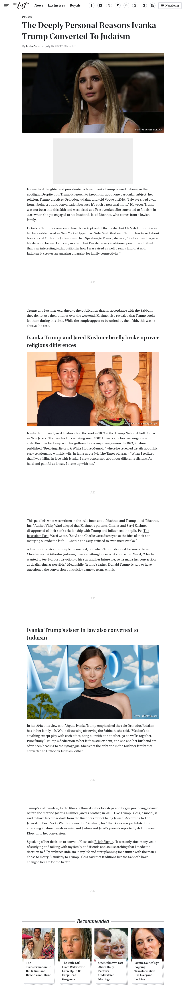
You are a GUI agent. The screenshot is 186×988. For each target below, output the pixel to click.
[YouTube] (100, 5)
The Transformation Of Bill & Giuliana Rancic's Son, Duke (38, 969)
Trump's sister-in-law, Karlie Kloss (52, 808)
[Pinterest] (126, 5)
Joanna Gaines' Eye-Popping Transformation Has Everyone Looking (147, 971)
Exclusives (56, 5)
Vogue (109, 199)
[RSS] (152, 5)
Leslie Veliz (33, 46)
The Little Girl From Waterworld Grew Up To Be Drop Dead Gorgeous (73, 971)
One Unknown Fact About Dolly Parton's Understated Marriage (110, 971)
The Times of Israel (113, 453)
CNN (128, 228)
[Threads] (135, 5)
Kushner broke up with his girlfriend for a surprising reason (78, 443)
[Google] (144, 5)
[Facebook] (91, 5)
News (39, 5)
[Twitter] (109, 5)
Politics (27, 16)
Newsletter (172, 5)
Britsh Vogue (103, 842)
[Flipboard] (118, 5)
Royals (75, 5)
